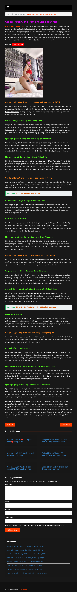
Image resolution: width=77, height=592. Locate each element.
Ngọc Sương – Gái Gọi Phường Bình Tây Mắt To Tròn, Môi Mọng (26, 573)
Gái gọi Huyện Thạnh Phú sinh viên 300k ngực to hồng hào (54, 440)
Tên (7, 502)
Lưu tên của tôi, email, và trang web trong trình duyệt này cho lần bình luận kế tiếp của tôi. (36, 525)
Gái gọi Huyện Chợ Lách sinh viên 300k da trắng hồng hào (19, 468)
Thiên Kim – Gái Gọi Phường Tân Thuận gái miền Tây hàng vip (26, 558)
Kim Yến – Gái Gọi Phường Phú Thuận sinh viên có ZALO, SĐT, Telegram (29, 554)
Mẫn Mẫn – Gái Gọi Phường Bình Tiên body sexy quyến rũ (24, 569)
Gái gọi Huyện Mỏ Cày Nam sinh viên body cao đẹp (20, 454)
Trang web (9, 517)
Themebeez (23, 589)
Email (7, 509)
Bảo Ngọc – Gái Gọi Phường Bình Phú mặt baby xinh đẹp (24, 565)
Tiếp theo (65, 424)
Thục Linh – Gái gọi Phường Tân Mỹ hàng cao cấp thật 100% (25, 550)
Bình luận (9, 484)
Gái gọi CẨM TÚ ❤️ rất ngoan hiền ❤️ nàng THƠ (19, 440)
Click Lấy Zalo (18, 44)
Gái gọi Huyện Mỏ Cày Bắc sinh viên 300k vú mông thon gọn (55, 454)
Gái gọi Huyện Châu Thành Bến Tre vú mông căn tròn (55, 468)
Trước (11, 424)
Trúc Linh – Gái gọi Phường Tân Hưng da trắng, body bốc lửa (25, 546)
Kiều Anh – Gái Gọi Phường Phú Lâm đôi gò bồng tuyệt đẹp (25, 561)
